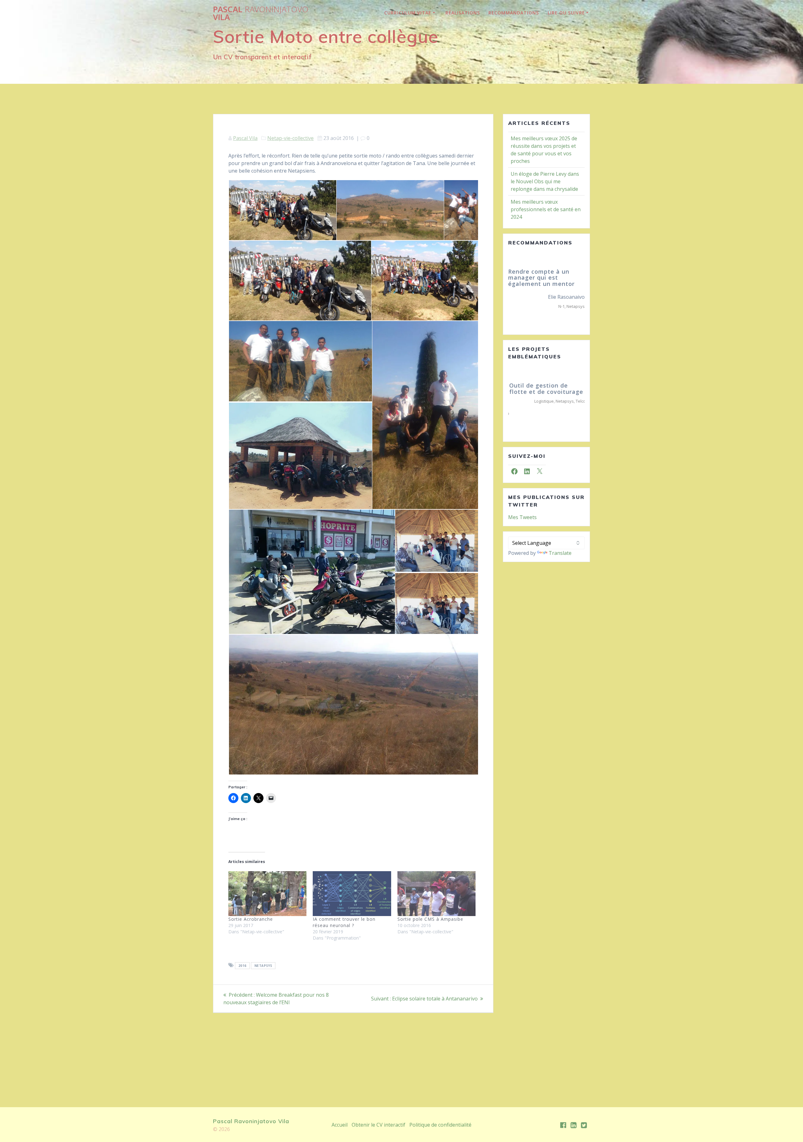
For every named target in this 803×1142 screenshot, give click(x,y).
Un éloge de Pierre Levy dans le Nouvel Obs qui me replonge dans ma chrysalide (545, 181)
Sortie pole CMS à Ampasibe (430, 919)
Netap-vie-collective (290, 138)
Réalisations (462, 13)
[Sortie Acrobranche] (267, 893)
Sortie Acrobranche (250, 919)
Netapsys (263, 965)
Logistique (543, 401)
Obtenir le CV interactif (378, 1124)
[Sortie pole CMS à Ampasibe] (436, 893)
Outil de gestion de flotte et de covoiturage (545, 388)
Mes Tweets (522, 504)
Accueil (340, 1124)
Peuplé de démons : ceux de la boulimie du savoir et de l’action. (545, 278)
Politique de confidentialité (440, 1124)
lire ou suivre (566, 13)
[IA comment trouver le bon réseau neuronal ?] (352, 893)
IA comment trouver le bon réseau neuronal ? (344, 922)
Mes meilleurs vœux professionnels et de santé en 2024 (546, 209)
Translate (560, 540)
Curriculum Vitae (407, 13)
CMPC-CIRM (565, 306)
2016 (242, 965)
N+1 (581, 306)
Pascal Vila (260, 13)
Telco (580, 401)
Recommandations (513, 13)
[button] (282, 210)
